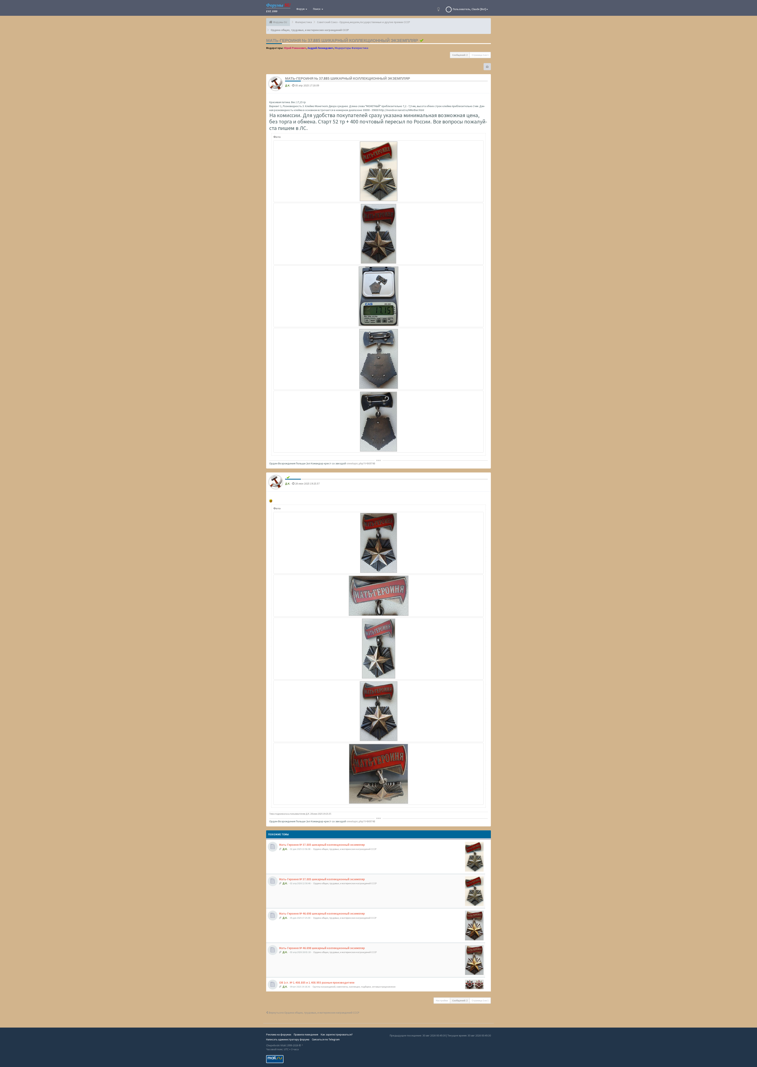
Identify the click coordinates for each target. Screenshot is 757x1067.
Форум (300, 9)
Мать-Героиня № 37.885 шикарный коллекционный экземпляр (342, 40)
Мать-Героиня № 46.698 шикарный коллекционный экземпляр (322, 913)
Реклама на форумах (278, 1034)
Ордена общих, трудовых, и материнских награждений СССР (344, 849)
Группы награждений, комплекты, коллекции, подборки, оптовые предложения (354, 986)
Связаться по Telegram (326, 1039)
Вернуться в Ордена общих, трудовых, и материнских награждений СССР (313, 1012)
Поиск (317, 9)
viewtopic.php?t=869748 (361, 463)
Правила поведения (306, 1034)
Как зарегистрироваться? (337, 1034)
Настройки (442, 1000)
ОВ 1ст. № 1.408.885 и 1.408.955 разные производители (316, 982)
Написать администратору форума (287, 1039)
